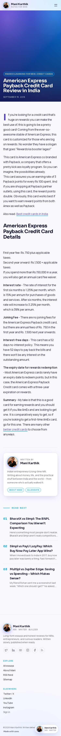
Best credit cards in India (32, 214)
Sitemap (7, 679)
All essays (33, 490)
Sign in (6, 712)
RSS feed (8, 674)
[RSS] (42, 650)
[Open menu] (56, 5)
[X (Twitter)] (6, 650)
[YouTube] (20, 650)
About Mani (15, 490)
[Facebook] (35, 650)
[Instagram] (28, 650)
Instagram (8, 707)
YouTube (8, 702)
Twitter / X (8, 693)
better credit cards (15, 429)
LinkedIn (7, 698)
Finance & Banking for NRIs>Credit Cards (29, 74)
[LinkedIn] (13, 650)
